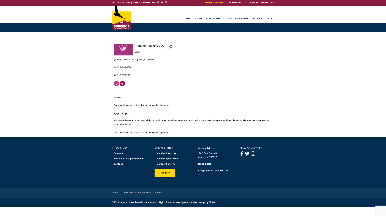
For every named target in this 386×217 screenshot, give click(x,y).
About (198, 18)
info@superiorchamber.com (213, 170)
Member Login (267, 3)
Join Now (253, 3)
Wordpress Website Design (190, 202)
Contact (270, 18)
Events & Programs (237, 18)
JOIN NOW (164, 173)
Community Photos (236, 3)
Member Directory (214, 3)
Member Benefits (215, 18)
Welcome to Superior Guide (129, 158)
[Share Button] (170, 46)
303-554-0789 (118, 2)
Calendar (257, 18)
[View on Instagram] (116, 85)
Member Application (168, 158)
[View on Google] (122, 85)
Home (188, 18)
